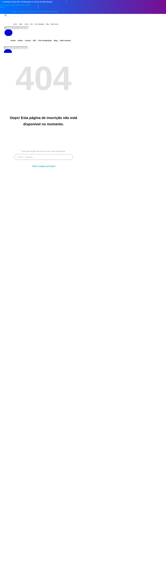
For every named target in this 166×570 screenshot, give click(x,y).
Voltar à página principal (43, 166)
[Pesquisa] (8, 32)
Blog (47, 24)
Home (15, 24)
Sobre (20, 24)
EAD (31, 24)
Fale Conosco (54, 24)
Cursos (26, 24)
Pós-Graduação (39, 24)
